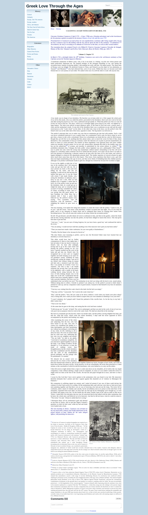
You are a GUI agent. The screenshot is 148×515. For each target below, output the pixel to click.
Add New (118, 498)
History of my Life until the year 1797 (94, 38)
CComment (93, 511)
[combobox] (113, 5)
